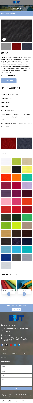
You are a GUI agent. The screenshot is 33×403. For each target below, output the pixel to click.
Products (24, 353)
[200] (24, 285)
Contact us (5, 357)
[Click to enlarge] (4, 39)
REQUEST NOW (9, 80)
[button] (2, 30)
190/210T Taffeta (8, 291)
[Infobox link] (16, 325)
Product (8, 13)
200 (24, 291)
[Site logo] (16, 2)
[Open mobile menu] (1, 2)
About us (14, 353)
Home (2, 13)
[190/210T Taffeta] (8, 285)
